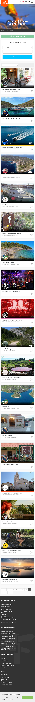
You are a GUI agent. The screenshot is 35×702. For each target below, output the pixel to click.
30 (19, 589)
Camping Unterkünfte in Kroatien (8, 622)
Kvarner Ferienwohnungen (7, 631)
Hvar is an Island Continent (10, 176)
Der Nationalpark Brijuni (9, 579)
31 (23, 589)
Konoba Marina (7, 435)
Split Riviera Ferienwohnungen (8, 638)
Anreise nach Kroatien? (6, 684)
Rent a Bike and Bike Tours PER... (12, 550)
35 (6, 592)
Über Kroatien (4, 674)
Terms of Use (4, 679)
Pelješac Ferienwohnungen (7, 650)
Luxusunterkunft (5, 608)
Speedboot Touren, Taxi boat (11, 118)
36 (9, 592)
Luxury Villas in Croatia (6, 663)
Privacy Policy (4, 681)
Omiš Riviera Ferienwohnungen (8, 643)
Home (2, 30)
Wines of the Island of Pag (10, 464)
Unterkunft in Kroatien (6, 603)
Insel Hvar (3, 657)
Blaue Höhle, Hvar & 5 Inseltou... (12, 147)
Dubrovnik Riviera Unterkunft (7, 646)
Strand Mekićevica (8, 262)
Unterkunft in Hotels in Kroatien (8, 619)
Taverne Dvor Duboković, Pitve (11, 378)
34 (2, 592)
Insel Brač (3, 662)
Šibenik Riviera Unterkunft (7, 636)
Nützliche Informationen (6, 682)
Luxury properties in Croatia (7, 665)
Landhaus (3, 616)
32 (26, 589)
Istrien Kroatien (4, 660)
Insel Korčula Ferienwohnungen (8, 648)
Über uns (3, 676)
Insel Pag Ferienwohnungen (7, 635)
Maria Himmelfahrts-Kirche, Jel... (12, 493)
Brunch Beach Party (8, 522)
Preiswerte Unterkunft (6, 609)
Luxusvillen (3, 614)
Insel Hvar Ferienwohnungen (7, 640)
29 (16, 589)
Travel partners (4, 667)
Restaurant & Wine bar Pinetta (11, 89)
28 (13, 589)
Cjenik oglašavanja (5, 677)
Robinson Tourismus (6, 613)
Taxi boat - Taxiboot (8, 205)
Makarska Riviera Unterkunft (7, 645)
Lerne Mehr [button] (10, 699)
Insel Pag (3, 658)
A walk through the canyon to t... (12, 349)
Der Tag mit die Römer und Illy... (12, 233)
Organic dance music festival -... (12, 320)
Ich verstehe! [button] (27, 697)
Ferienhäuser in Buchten (6, 611)
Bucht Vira (5, 406)
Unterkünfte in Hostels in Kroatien (9, 621)
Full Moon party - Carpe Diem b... (12, 291)
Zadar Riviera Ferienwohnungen (8, 633)
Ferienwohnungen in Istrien (7, 630)
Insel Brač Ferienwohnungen (7, 641)
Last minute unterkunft (6, 606)
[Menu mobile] (32, 2)
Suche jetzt (18, 57)
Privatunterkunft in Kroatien (7, 617)
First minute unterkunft (6, 604)
